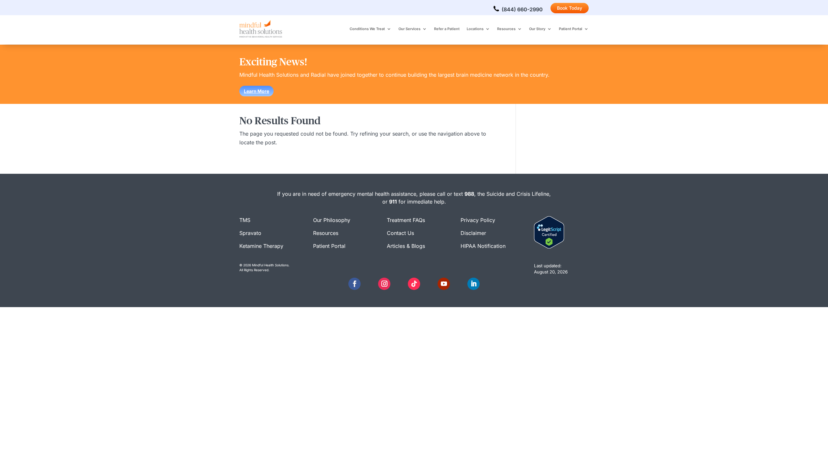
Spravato (250, 233)
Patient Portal (570, 29)
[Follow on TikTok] (414, 284)
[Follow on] (369, 284)
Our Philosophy (331, 220)
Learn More (256, 91)
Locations (475, 29)
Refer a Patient (447, 29)
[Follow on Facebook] (354, 284)
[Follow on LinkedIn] (473, 284)
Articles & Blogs (406, 246)
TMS (244, 220)
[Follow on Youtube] (444, 284)
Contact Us (400, 233)
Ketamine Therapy (261, 246)
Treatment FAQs (406, 220)
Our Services (409, 29)
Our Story (537, 29)
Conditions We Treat (367, 29)
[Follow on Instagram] (384, 284)
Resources (506, 29)
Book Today (569, 8)
